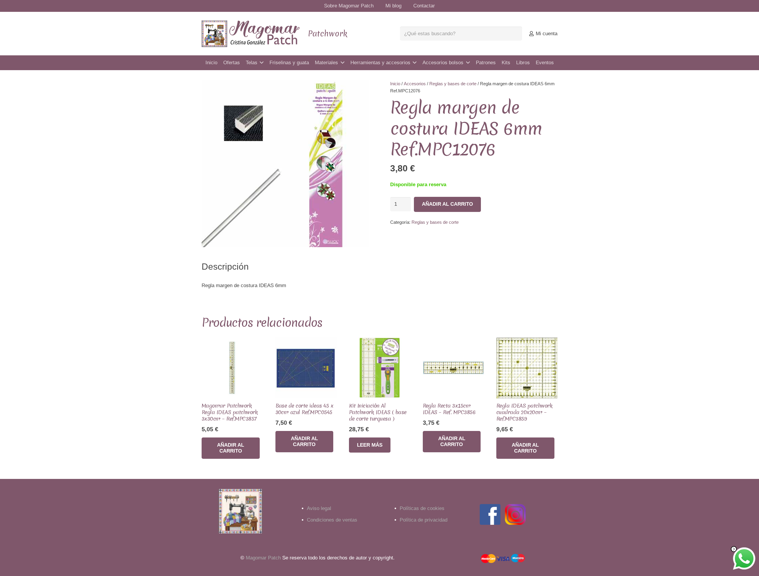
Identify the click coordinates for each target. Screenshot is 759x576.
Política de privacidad (423, 520)
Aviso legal (319, 508)
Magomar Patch (263, 558)
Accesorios (415, 83)
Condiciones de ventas (332, 520)
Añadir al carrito (447, 204)
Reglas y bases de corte (452, 83)
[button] (359, 90)
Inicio (395, 83)
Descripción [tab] (225, 266)
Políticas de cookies (422, 508)
